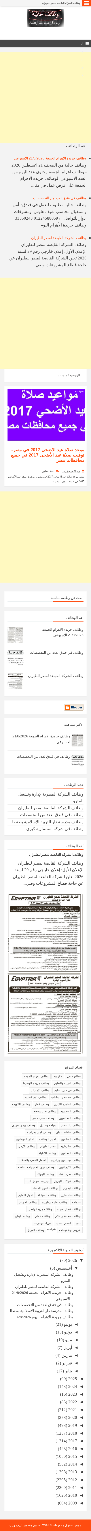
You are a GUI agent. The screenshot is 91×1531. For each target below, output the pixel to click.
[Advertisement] (45, 97)
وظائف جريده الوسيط (36, 1083)
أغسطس (63, 1268)
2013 (72, 1472)
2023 (72, 1394)
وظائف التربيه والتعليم (67, 1083)
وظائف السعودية (71, 1111)
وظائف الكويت (21, 1104)
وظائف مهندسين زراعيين (66, 1160)
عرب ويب (15, 1525)
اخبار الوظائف (47, 1139)
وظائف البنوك (45, 1174)
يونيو (67, 1332)
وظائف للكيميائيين (70, 1167)
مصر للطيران (48, 1146)
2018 (72, 1433)
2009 (72, 1503)
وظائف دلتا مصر (71, 1125)
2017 (72, 1441)
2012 (72, 1479)
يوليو (67, 1324)
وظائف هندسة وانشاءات (66, 1097)
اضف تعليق (48, 471)
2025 (72, 1378)
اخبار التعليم (25, 1195)
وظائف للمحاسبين (70, 1118)
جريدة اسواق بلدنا (38, 1181)
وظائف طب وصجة (45, 1111)
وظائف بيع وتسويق (23, 1125)
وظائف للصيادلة (47, 1195)
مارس (66, 1355)
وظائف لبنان (22, 1216)
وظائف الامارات (40, 1090)
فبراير (66, 1363)
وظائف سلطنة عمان (68, 1132)
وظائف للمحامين (71, 1153)
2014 (72, 1464)
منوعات (79, 391)
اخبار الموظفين (25, 1139)
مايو (68, 1339)
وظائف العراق (35, 1230)
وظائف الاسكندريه (35, 1097)
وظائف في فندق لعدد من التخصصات (60, 198)
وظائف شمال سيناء (69, 1209)
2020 (72, 1417)
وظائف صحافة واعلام (68, 1216)
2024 (72, 1386)
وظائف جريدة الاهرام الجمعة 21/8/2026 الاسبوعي (50, 158)
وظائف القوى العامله (45, 1188)
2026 (72, 1260)
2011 (72, 1487)
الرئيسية (75, 375)
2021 (72, 1409)
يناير (68, 1371)
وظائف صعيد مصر (43, 1118)
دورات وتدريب (42, 1223)
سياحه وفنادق (48, 1125)
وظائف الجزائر (28, 1202)
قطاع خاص (74, 1076)
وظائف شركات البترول (67, 1181)
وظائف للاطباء (47, 1153)
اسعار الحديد (63, 1223)
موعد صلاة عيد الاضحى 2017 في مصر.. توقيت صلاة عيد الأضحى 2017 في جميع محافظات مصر (47, 455)
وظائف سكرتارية (71, 1146)
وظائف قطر (42, 1104)
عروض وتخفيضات (70, 1230)
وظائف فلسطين (71, 1195)
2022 (72, 1402)
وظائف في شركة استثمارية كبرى (54, 828)
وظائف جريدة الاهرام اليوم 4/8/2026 (45, 1317)
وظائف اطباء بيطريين (54, 1202)
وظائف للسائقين (71, 1139)
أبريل (67, 1347)
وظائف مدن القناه (70, 1174)
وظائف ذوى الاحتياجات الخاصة (36, 1167)
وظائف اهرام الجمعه (36, 1076)
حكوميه (57, 1076)
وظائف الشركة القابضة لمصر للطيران (61, 3)
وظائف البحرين (72, 1188)
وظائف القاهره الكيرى (67, 1104)
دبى (78, 1223)
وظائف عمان (42, 1216)
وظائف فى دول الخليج (67, 1090)
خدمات (76, 1202)
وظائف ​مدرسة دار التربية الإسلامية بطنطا (47, 821)
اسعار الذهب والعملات (32, 1160)
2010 (72, 1495)
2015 (72, 1456)
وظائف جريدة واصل (40, 1209)
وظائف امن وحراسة (39, 1132)
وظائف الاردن (26, 1146)
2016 (72, 1448)
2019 (72, 1425)
